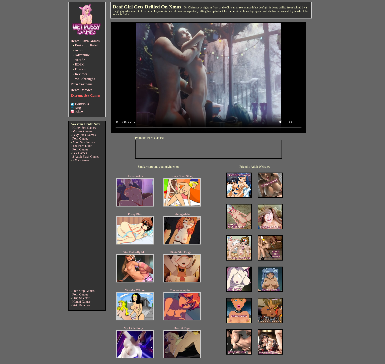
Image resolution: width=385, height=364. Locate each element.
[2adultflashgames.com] (239, 228)
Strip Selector (80, 298)
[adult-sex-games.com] (270, 259)
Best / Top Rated (86, 45)
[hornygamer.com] (270, 290)
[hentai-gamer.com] (270, 322)
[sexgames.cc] (239, 259)
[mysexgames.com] (270, 196)
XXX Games (80, 160)
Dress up (81, 69)
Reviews (81, 74)
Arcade (80, 60)
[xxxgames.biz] (239, 290)
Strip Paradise (81, 305)
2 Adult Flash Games (85, 156)
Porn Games (80, 138)
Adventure (82, 55)
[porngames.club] (270, 353)
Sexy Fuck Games (84, 135)
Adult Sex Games (83, 142)
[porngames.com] (239, 322)
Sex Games (79, 153)
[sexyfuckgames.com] (239, 196)
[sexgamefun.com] (239, 353)
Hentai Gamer (81, 301)
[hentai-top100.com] (270, 228)
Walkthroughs (85, 79)
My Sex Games (82, 131)
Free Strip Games (83, 290)
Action (79, 50)
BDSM (79, 64)
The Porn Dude (82, 145)
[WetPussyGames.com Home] (87, 35)
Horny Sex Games (84, 127)
